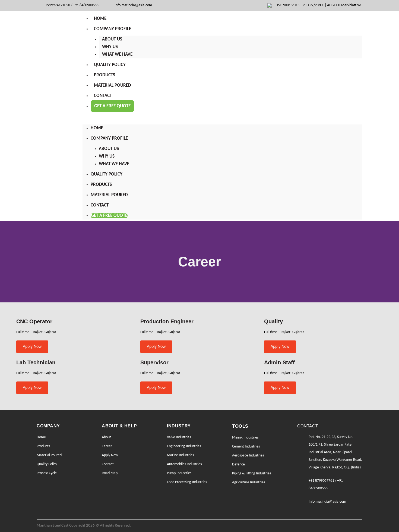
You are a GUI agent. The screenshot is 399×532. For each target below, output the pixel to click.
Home (100, 18)
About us (112, 39)
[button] (222, 116)
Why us (110, 47)
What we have (117, 54)
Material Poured (112, 85)
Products (104, 75)
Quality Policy (110, 64)
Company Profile (112, 29)
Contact (103, 95)
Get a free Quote (112, 106)
